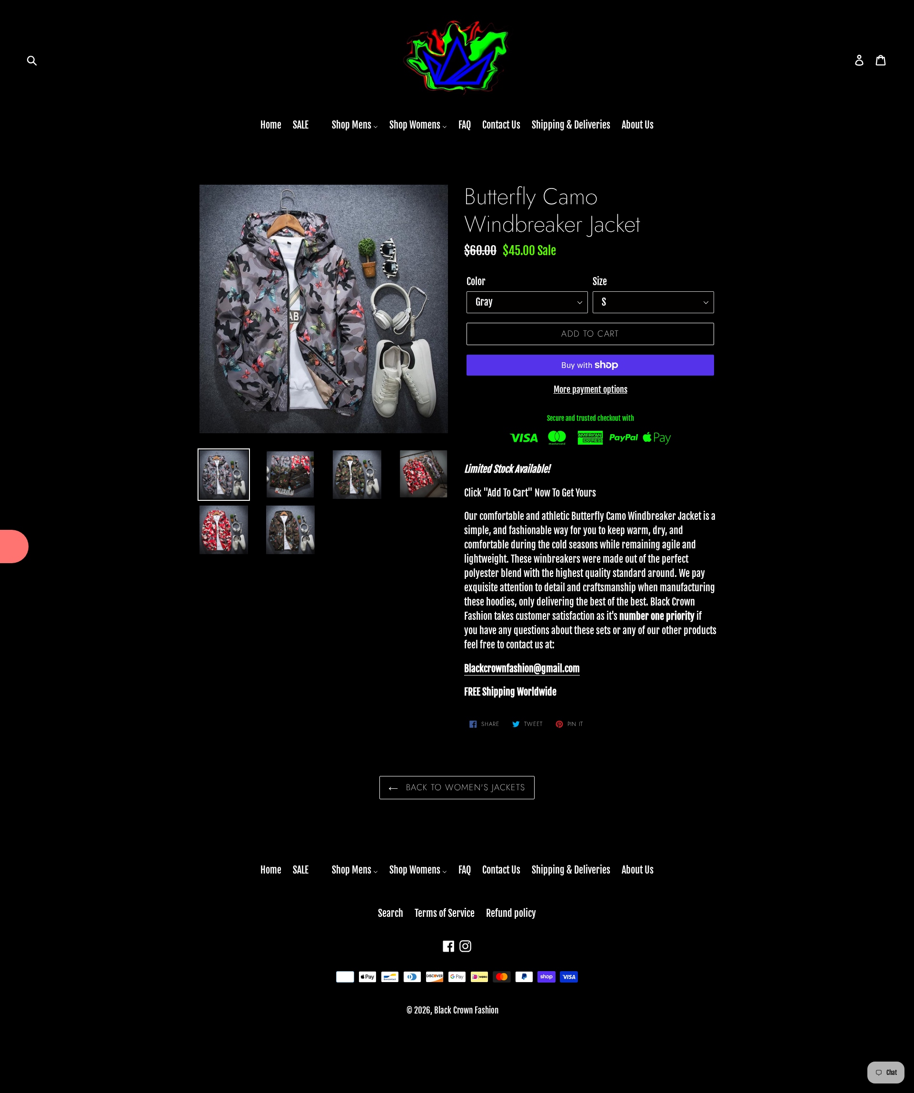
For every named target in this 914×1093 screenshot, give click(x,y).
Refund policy (511, 913)
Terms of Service (445, 913)
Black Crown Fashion (466, 1010)
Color (476, 282)
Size (600, 282)
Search (390, 913)
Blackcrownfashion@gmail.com (522, 669)
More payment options (590, 389)
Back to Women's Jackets (464, 787)
